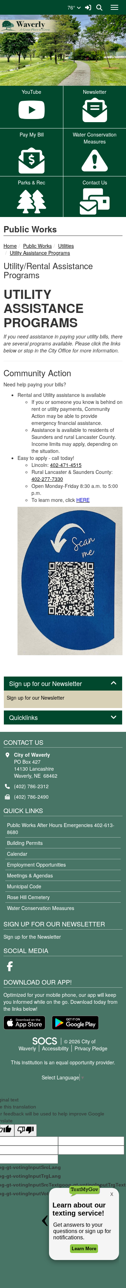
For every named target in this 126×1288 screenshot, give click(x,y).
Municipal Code (24, 886)
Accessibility (55, 1048)
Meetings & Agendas (30, 875)
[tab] (63, 684)
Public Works (37, 245)
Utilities (66, 245)
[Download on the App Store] (25, 1023)
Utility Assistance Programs (40, 252)
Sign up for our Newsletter (35, 697)
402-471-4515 (66, 464)
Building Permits (25, 842)
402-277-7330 (47, 478)
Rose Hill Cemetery (28, 897)
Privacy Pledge (91, 1048)
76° (72, 7)
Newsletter (94, 91)
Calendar (17, 853)
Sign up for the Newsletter (32, 936)
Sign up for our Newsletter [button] (53, 683)
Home (10, 245)
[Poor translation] (25, 1130)
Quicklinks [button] (31, 717)
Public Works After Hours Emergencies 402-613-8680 (60, 828)
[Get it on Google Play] (75, 1023)
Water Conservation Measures (40, 907)
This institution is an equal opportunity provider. (63, 1062)
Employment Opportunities (36, 864)
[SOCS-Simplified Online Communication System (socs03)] (44, 1041)
